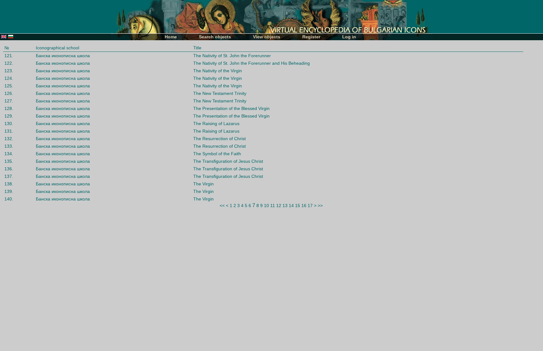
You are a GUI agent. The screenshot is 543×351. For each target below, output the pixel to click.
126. (8, 93)
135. (8, 161)
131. (8, 131)
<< (222, 205)
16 (303, 205)
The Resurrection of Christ (219, 138)
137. (8, 176)
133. (8, 146)
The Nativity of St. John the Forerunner (232, 55)
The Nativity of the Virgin (217, 70)
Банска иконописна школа (63, 55)
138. (8, 183)
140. (8, 198)
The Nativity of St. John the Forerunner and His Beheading (251, 63)
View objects (266, 36)
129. (8, 115)
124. (8, 78)
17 (310, 205)
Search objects (215, 36)
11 (272, 205)
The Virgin (203, 183)
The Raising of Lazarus (216, 123)
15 (297, 205)
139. (8, 191)
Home (171, 36)
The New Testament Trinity (219, 93)
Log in (349, 36)
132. (8, 138)
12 (278, 205)
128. (8, 108)
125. (8, 85)
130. (8, 123)
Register (311, 36)
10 (266, 205)
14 (291, 205)
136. (8, 168)
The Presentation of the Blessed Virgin (231, 108)
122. (8, 63)
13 (285, 205)
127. (8, 100)
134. (8, 153)
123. (8, 70)
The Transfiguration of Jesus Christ (228, 161)
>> (320, 205)
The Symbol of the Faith (217, 153)
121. (8, 55)
